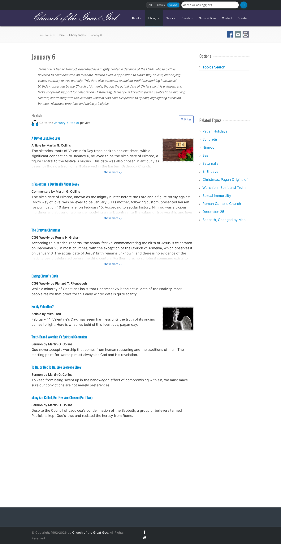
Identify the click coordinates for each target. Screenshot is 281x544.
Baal (205, 155)
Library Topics (77, 35)
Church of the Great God (74, 18)
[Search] (243, 5)
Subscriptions (207, 18)
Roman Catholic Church (221, 204)
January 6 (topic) (66, 123)
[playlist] (35, 123)
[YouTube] (144, 537)
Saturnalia (210, 163)
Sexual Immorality (216, 196)
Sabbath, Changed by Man (224, 220)
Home (61, 35)
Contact (227, 18)
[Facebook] (144, 532)
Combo (173, 4)
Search (161, 4)
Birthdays (210, 171)
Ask (151, 4)
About (136, 18)
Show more (111, 172)
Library (153, 18)
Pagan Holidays (214, 131)
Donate (242, 18)
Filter (188, 119)
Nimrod (208, 147)
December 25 (213, 212)
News (170, 18)
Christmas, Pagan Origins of (225, 180)
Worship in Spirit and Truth (224, 188)
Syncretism (211, 139)
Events (186, 18)
